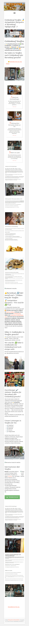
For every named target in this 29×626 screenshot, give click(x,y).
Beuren (8, 312)
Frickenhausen (17, 313)
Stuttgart (10, 476)
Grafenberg (13, 315)
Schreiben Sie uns (13, 497)
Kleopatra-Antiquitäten (13, 620)
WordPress (21, 621)
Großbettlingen (19, 315)
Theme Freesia (10, 621)
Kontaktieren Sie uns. (14, 607)
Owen (6, 316)
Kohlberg (12, 312)
